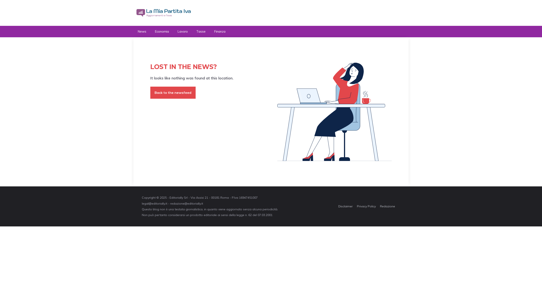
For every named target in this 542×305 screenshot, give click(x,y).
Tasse (201, 31)
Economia (162, 31)
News (142, 31)
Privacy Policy (366, 206)
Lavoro (182, 31)
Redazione (387, 206)
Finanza (219, 31)
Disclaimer (345, 206)
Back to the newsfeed (173, 92)
